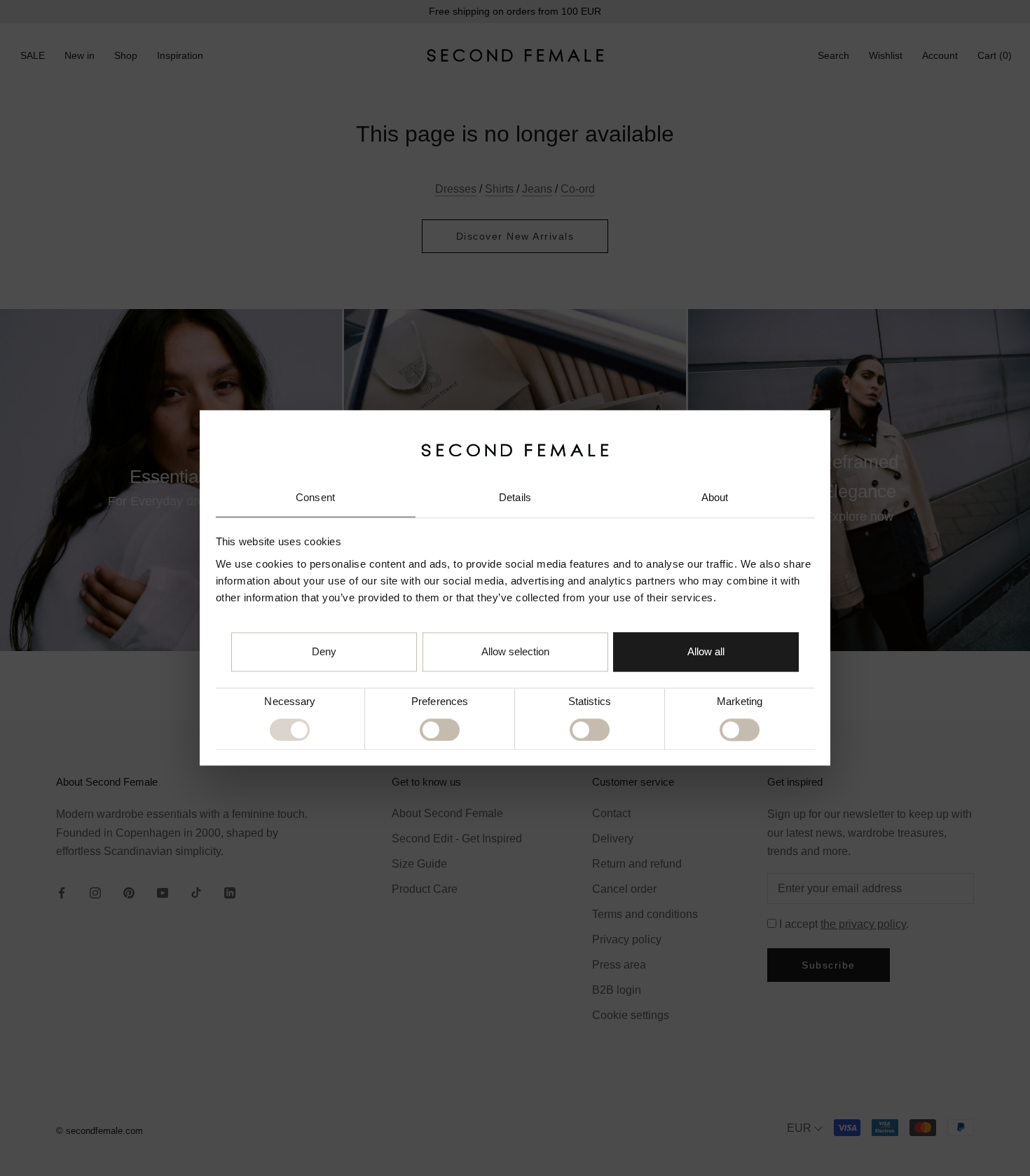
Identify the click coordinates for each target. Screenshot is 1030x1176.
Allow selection (515, 652)
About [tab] (715, 497)
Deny (324, 652)
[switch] (440, 729)
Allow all (706, 652)
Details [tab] (515, 497)
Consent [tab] (315, 497)
